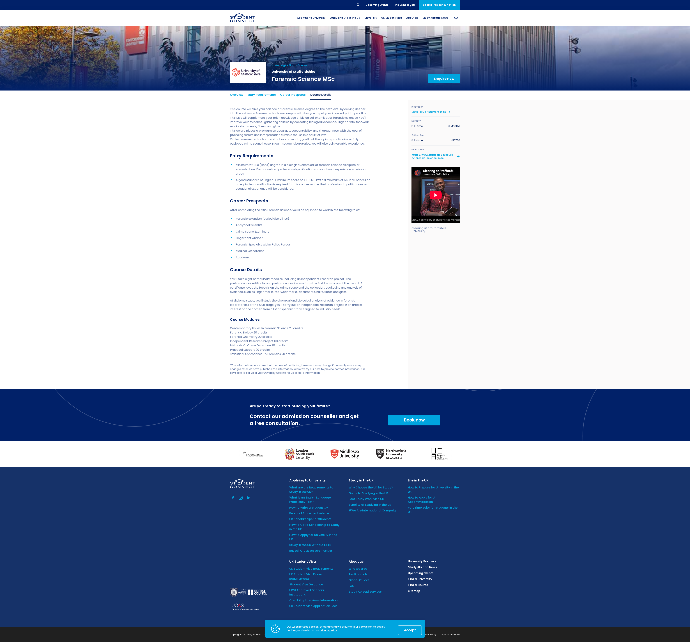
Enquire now (444, 78)
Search (358, 4)
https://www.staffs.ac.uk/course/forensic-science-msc (432, 156)
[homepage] (242, 17)
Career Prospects (293, 95)
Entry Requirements (262, 95)
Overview (236, 95)
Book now (414, 420)
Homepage (279, 65)
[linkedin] (249, 498)
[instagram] (241, 498)
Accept (410, 630)
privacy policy (328, 630)
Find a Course (298, 65)
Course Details (320, 95)
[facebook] (233, 498)
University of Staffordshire (428, 111)
